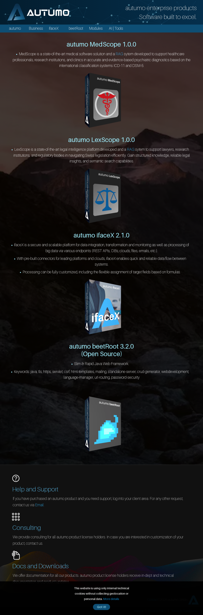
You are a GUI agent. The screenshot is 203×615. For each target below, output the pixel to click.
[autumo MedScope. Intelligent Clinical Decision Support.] (103, 99)
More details (111, 599)
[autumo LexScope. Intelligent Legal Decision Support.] (103, 195)
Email (39, 504)
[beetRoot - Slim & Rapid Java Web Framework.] (103, 423)
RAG (119, 53)
